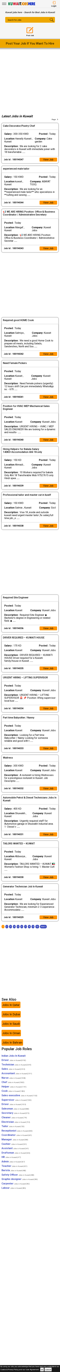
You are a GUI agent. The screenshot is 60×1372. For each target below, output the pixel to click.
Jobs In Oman (11, 1033)
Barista (14, 1170)
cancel (48, 1369)
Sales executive (19, 1095)
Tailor (13, 1126)
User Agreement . (33, 1370)
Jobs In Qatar (11, 1005)
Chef (13, 1082)
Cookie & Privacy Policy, (9, 1370)
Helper (14, 1086)
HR (11, 1157)
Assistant (15, 1148)
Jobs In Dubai (11, 1014)
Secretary (15, 1113)
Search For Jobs (14, 20)
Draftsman (16, 1152)
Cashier (14, 1143)
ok (42, 1369)
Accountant (17, 1073)
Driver (14, 1060)
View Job (48, 159)
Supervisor (17, 1099)
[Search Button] (51, 22)
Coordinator (17, 1135)
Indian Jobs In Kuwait (14, 1055)
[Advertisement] (30, 81)
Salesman (15, 1108)
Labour (14, 1187)
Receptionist (17, 1130)
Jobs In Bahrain (12, 1042)
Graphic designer (20, 1179)
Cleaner (14, 1117)
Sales (13, 1068)
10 (37, 927)
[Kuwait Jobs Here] (22, 5)
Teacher (14, 1166)
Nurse (14, 1077)
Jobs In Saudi (11, 1023)
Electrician (16, 1121)
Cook (13, 1090)
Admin (13, 1161)
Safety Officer (18, 1174)
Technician (16, 1064)
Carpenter (16, 1183)
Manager (15, 1139)
